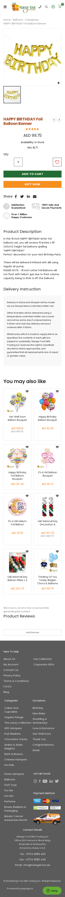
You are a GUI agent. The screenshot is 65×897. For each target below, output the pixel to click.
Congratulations (43, 744)
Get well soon (42, 733)
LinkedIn (28, 196)
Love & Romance (43, 728)
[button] (58, 83)
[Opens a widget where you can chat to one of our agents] (52, 891)
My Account (11, 664)
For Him (9, 796)
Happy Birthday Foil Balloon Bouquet (17, 476)
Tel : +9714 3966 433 (32, 854)
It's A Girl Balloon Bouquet (47, 474)
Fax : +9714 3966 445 (32, 859)
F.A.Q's (7, 686)
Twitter (22, 196)
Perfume (9, 801)
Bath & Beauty (13, 754)
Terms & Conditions (16, 681)
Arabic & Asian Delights (13, 746)
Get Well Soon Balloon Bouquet (17, 418)
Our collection (42, 659)
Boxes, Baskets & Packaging (15, 808)
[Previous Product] (53, 120)
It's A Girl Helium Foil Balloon (17, 523)
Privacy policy (11, 675)
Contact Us (10, 670)
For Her (8, 790)
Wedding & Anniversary (40, 720)
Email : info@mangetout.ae (32, 865)
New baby (39, 713)
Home (7, 19)
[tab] (32, 231)
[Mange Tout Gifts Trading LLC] (23, 7)
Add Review (32, 632)
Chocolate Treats (15, 739)
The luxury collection (17, 722)
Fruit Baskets (12, 733)
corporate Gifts (43, 664)
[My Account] (53, 7)
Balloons (18, 20)
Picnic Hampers (14, 774)
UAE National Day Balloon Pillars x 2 (17, 578)
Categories (31, 20)
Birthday (38, 708)
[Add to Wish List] (27, 392)
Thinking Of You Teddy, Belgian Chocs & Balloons (47, 580)
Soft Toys (10, 785)
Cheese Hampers (15, 759)
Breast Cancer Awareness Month (15, 818)
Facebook (16, 196)
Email (34, 196)
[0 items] (60, 6)
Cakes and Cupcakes (11, 709)
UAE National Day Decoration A (48, 523)
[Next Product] (59, 120)
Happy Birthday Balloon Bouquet (47, 418)
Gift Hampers (13, 728)
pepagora (27, 888)
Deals (36, 750)
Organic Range (13, 717)
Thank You (39, 739)
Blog (6, 692)
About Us (9, 659)
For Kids (9, 765)
